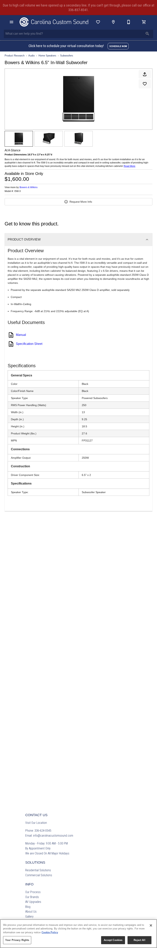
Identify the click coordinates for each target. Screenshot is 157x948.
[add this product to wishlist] (145, 83)
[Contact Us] (128, 22)
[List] (98, 22)
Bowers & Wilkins (29, 187)
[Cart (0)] (144, 22)
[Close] (151, 925)
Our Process (33, 892)
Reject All (139, 940)
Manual (21, 334)
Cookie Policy (50, 932)
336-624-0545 (42, 830)
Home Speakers (47, 55)
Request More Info (81, 201)
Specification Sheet (29, 343)
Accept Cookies (113, 940)
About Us (31, 911)
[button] (11, 22)
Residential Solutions (38, 870)
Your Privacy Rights (17, 940)
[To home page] (54, 22)
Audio (31, 55)
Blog (27, 907)
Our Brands (32, 897)
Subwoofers (66, 55)
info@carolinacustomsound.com (53, 835)
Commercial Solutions (38, 875)
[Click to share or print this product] (145, 74)
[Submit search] (147, 33)
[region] (78, 933)
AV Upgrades (33, 902)
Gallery (29, 916)
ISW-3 (17, 191)
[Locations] (113, 22)
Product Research (15, 55)
